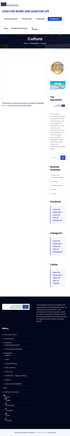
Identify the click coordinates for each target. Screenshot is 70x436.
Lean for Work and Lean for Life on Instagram (58, 246)
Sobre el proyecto (11, 19)
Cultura (43, 43)
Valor (7, 359)
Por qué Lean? (27, 19)
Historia (8, 355)
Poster (54, 194)
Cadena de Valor (11, 364)
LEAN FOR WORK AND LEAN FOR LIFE (25, 11)
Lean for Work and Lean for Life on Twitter (57, 278)
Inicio (26, 43)
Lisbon (54, 189)
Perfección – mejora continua (16, 376)
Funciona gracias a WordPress (24, 432)
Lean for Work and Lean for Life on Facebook (57, 215)
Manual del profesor (12, 345)
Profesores (40, 19)
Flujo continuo (10, 368)
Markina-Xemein (57, 185)
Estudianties (34, 43)
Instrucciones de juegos (13, 349)
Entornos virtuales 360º (13, 384)
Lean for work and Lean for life (19, 106)
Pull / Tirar (9, 372)
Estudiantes (54, 19)
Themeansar (51, 432)
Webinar (54, 181)
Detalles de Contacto (19, 28)
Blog (5, 28)
